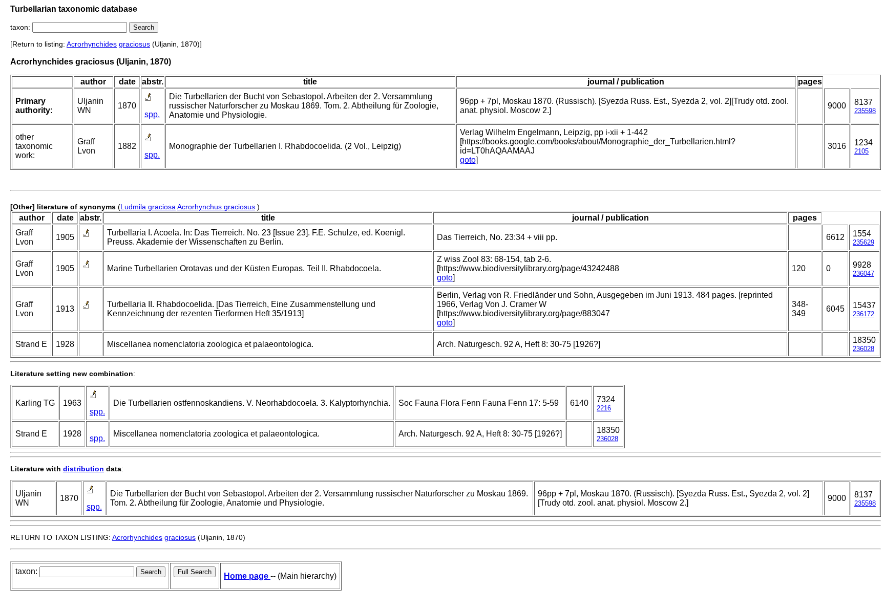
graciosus (134, 44)
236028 (863, 349)
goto (468, 160)
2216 (604, 408)
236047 (863, 273)
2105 (861, 151)
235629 (863, 242)
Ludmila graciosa (148, 207)
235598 (865, 111)
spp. (152, 114)
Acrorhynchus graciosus (216, 207)
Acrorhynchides (92, 44)
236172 (863, 314)
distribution (83, 469)
